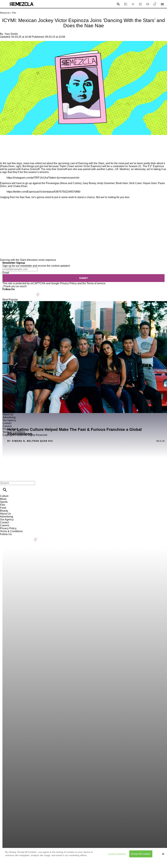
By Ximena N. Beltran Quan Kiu (30, 441)
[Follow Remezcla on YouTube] (147, 4)
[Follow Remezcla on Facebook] (125, 4)
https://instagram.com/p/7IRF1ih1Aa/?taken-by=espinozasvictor (43, 177)
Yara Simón (11, 33)
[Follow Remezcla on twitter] (133, 4)
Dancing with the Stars (13, 259)
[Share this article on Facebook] (12, 141)
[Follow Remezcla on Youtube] (30, 292)
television (32, 259)
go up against (33, 183)
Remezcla (4, 13)
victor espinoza (47, 259)
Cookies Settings (117, 853)
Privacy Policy (68, 283)
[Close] (163, 853)
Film (14, 13)
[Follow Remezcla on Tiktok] (38, 292)
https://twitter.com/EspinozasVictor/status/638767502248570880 (43, 191)
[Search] (118, 4)
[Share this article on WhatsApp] (4, 141)
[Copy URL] (7, 151)
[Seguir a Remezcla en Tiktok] (155, 4)
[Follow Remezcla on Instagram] (140, 4)
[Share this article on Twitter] (20, 141)
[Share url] (3, 158)
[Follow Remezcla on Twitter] (14, 292)
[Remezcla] (21, 4)
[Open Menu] (162, 4)
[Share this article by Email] (27, 141)
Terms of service (96, 283)
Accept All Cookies (141, 853)
